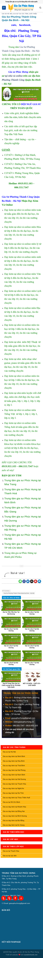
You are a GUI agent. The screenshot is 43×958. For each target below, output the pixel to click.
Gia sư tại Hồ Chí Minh (11, 802)
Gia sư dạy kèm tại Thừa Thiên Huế (16, 798)
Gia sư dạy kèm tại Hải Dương (14, 779)
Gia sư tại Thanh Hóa (11, 851)
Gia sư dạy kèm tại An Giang (13, 825)
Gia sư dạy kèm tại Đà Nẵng (13, 820)
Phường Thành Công (13, 79)
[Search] (40, 7)
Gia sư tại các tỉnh (20, 13)
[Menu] (4, 8)
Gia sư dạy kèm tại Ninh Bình (14, 756)
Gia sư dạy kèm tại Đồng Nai (14, 811)
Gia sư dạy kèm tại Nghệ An (13, 788)
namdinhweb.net (30, 955)
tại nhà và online (14, 75)
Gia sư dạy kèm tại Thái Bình (14, 765)
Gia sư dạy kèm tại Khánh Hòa (14, 807)
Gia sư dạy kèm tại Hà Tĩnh (13, 793)
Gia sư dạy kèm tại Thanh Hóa (14, 784)
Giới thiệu (33, 13)
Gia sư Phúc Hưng (18, 71)
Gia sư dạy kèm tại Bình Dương (15, 816)
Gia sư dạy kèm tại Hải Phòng (14, 770)
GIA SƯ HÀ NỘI (7, 13)
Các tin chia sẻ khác (11, 598)
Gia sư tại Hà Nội (9, 752)
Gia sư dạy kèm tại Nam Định (14, 775)
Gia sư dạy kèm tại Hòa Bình (14, 761)
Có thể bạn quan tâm (11, 669)
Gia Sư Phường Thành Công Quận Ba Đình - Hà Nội (19, 593)
